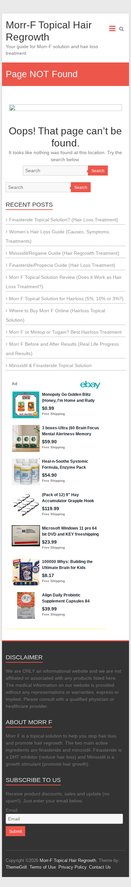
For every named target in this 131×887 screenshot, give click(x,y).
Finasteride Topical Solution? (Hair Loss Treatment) (63, 219)
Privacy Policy (72, 867)
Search (97, 171)
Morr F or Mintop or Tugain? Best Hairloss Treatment (65, 332)
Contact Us (100, 867)
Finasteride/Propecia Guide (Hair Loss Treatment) (62, 265)
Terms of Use (43, 867)
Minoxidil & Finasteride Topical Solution (50, 365)
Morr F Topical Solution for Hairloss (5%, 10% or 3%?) (66, 298)
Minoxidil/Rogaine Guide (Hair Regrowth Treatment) (64, 253)
